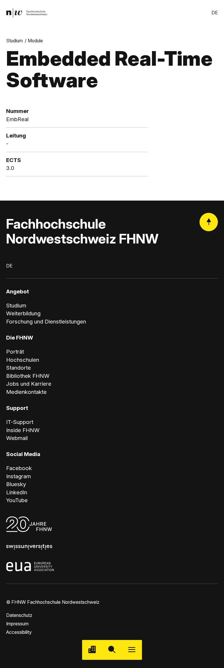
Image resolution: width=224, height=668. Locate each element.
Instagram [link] (18, 476)
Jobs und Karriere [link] (28, 383)
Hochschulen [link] (22, 359)
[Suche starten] (112, 650)
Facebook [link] (19, 468)
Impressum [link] (17, 624)
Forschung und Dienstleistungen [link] (46, 321)
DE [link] (214, 12)
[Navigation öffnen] (132, 650)
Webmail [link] (17, 438)
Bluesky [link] (16, 484)
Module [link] (35, 41)
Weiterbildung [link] (23, 313)
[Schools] (92, 650)
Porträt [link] (15, 351)
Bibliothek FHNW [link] (28, 376)
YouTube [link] (17, 500)
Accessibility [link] (19, 632)
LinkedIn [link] (16, 492)
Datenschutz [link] (19, 615)
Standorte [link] (18, 367)
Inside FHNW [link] (23, 430)
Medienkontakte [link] (26, 392)
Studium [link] (14, 41)
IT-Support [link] (19, 422)
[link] (26, 13)
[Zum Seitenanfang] (209, 222)
